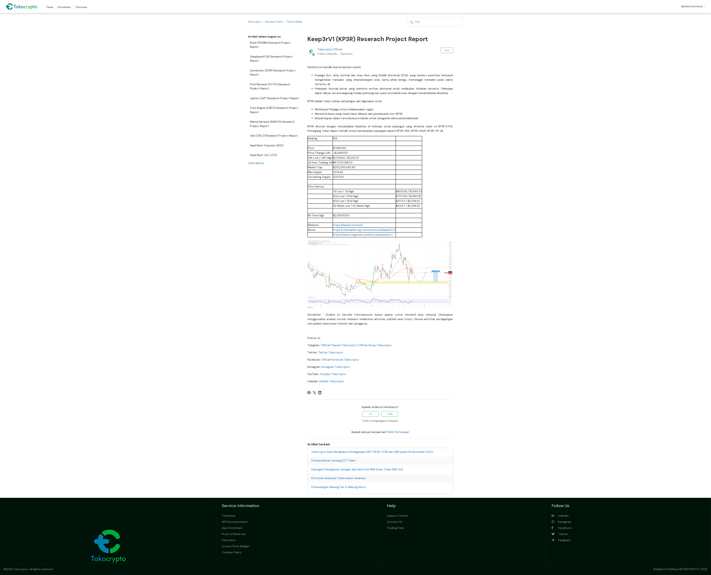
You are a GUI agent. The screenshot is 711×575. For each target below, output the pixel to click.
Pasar (49, 7)
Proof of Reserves (234, 534)
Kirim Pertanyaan (398, 432)
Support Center (397, 516)
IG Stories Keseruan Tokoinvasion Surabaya (338, 478)
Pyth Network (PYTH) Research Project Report (270, 87)
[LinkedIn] (319, 392)
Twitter (561, 534)
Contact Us (394, 522)
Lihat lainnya (256, 163)
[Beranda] (21, 6)
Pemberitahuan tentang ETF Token (333, 460)
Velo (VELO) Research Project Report (274, 136)
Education (229, 540)
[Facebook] (309, 392)
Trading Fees (395, 528)
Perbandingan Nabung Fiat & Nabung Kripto (338, 487)
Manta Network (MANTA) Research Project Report (272, 124)
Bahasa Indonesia (692, 6)
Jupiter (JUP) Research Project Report (274, 98)
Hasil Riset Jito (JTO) (263, 155)
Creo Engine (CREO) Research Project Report (274, 110)
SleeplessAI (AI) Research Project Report (271, 59)
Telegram (562, 540)
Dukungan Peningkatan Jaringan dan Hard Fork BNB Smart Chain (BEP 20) (357, 469)
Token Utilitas (294, 21)
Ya (370, 413)
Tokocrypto (254, 21)
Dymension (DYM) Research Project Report (273, 73)
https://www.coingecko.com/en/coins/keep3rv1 (363, 235)
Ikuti (447, 50)
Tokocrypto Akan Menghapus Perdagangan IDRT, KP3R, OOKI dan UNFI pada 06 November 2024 (372, 452)
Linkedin (561, 516)
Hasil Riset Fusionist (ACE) (266, 145)
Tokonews (81, 7)
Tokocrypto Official (329, 49)
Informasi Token (274, 21)
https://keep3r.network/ (348, 225)
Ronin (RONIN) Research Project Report (270, 45)
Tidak (390, 413)
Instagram (562, 522)
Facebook (562, 528)
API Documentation (235, 522)
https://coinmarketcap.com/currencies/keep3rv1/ (364, 230)
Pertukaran (64, 7)
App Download (232, 528)
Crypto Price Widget (236, 546)
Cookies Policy (231, 552)
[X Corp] (314, 392)
